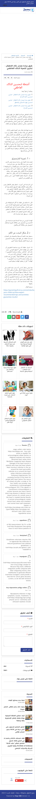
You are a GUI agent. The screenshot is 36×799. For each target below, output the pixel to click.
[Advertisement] (18, 34)
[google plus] (18, 317)
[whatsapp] (9, 317)
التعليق (29, 634)
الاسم (30, 619)
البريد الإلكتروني (26, 627)
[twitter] (22, 317)
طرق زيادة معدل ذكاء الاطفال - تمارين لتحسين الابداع (20, 106)
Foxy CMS (18, 796)
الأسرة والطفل (15, 55)
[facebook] (27, 317)
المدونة (23, 55)
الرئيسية (29, 55)
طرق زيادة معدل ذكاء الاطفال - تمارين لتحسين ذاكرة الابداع (20, 95)
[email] (14, 317)
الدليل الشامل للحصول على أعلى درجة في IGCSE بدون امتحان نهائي (19, 3)
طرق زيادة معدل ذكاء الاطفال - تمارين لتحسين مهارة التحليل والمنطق (20, 101)
